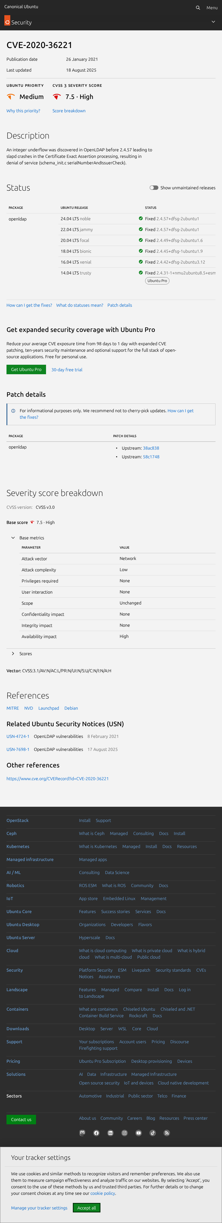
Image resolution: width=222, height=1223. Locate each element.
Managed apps (93, 859)
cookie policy (102, 1193)
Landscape (17, 989)
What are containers (98, 1009)
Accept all (86, 1207)
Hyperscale (89, 937)
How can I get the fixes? (29, 305)
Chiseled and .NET (178, 1009)
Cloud (12, 950)
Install (84, 820)
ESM (122, 970)
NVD (28, 708)
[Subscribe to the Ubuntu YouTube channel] (139, 1134)
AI (81, 1074)
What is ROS (114, 885)
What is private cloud (152, 950)
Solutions (15, 1074)
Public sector (140, 1095)
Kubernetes (17, 846)
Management (153, 898)
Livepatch (141, 970)
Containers (17, 1009)
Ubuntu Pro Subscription (102, 1061)
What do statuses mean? (79, 305)
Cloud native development (183, 1082)
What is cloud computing (102, 950)
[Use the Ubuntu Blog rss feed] (168, 1134)
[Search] (198, 7)
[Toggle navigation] (213, 21)
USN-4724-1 (18, 736)
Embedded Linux (119, 898)
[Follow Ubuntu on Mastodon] (83, 1134)
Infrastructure (113, 1074)
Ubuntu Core (19, 911)
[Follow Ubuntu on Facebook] (97, 1134)
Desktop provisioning (151, 1061)
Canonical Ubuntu (21, 6)
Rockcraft (138, 1015)
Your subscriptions (96, 1041)
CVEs (201, 970)
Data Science (117, 872)
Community (142, 885)
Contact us (21, 1119)
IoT (9, 898)
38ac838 (151, 448)
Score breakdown (69, 110)
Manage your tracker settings (39, 1207)
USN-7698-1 (18, 749)
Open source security (99, 1082)
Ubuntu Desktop (22, 924)
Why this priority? (23, 110)
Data (91, 1074)
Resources (187, 846)
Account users (132, 1041)
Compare (133, 989)
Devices (184, 1061)
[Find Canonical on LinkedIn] (111, 1134)
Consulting (143, 833)
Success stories (115, 911)
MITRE (12, 708)
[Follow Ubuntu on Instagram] (125, 1134)
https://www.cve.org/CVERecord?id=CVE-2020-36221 (57, 778)
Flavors (145, 924)
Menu (212, 7)
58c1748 (151, 456)
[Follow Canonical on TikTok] (153, 1134)
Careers (134, 1118)
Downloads (17, 1028)
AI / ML (13, 872)
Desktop (87, 1028)
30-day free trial (66, 369)
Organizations (92, 924)
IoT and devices (139, 1082)
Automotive (90, 1095)
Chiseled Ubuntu (139, 1009)
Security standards (173, 970)
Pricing (158, 1041)
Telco (162, 1095)
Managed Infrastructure (154, 1074)
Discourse (179, 1041)
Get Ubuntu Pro (26, 369)
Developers (122, 924)
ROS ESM (88, 885)
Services (143, 911)
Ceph (11, 833)
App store (88, 898)
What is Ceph (92, 833)
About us (87, 1118)
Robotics (15, 885)
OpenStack (17, 820)
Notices (86, 976)
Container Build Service (101, 1015)
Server (106, 1028)
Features (87, 911)
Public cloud (148, 957)
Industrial (115, 1095)
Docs (163, 833)
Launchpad (48, 708)
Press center (196, 1118)
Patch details (119, 305)
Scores (25, 653)
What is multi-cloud (113, 957)
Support (103, 820)
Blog (150, 1118)
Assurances (109, 976)
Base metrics (31, 537)
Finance (179, 1095)
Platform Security (96, 970)
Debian (71, 708)
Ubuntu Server (20, 937)
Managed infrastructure (30, 859)
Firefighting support (98, 1048)
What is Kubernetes (98, 846)
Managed (119, 833)
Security (14, 970)
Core (136, 1028)
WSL (122, 1028)
